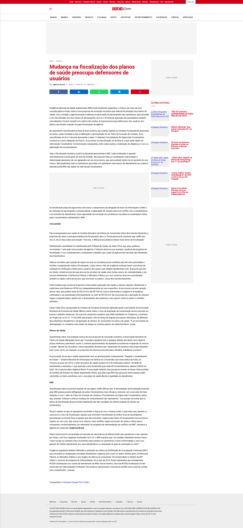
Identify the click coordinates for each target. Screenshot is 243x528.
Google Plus (77, 482)
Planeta (112, 2)
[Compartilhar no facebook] (58, 92)
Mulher (145, 2)
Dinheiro (78, 2)
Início (51, 61)
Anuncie (191, 2)
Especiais (188, 17)
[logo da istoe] (121, 9)
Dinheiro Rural (89, 2)
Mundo (64, 17)
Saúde (99, 2)
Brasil (53, 17)
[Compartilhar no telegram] (119, 92)
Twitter (86, 482)
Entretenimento (143, 17)
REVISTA (89, 17)
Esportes (120, 2)
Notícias (59, 61)
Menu (128, 2)
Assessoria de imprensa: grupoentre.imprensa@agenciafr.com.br (92, 521)
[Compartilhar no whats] (99, 92)
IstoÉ (71, 2)
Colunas (101, 17)
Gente (105, 2)
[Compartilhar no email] (140, 92)
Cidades (119, 502)
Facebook (66, 482)
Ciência (175, 17)
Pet (161, 2)
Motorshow (136, 2)
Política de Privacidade (57, 521)
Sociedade (161, 17)
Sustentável (154, 2)
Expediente (169, 2)
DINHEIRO (76, 17)
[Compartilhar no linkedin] (79, 92)
